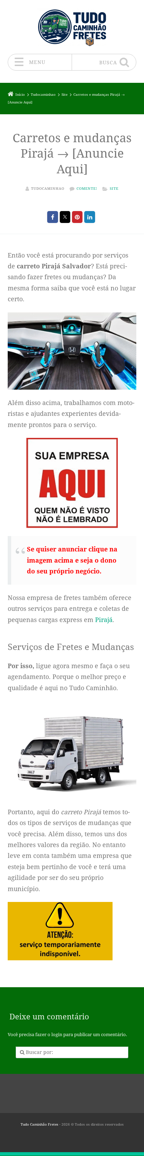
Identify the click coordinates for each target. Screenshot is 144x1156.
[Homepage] (72, 27)
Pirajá (104, 619)
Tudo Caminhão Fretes (39, 1124)
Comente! (87, 188)
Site (114, 188)
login (56, 1035)
